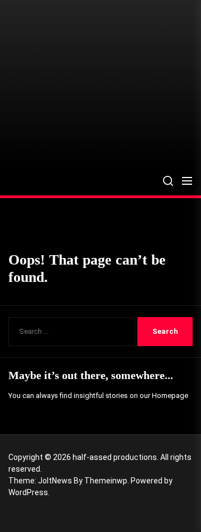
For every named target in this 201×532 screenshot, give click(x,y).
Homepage (170, 395)
